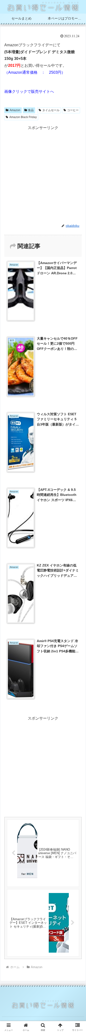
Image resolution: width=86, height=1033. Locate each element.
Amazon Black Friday (23, 117)
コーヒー (73, 110)
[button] (77, 744)
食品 (31, 110)
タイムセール (50, 110)
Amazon (15, 110)
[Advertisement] (43, 174)
